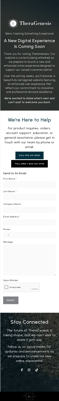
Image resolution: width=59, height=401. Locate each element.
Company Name (12, 204)
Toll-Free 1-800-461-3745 (29, 164)
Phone (6, 229)
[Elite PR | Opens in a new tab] (29, 396)
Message (8, 242)
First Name (10, 178)
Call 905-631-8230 (29, 155)
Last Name (9, 191)
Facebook (22, 369)
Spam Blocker (10, 280)
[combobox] (6, 235)
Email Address (11, 216)
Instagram (30, 369)
